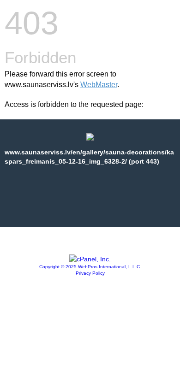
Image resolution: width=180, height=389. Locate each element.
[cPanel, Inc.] (90, 259)
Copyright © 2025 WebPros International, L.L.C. (90, 266)
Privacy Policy (90, 273)
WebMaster (98, 84)
